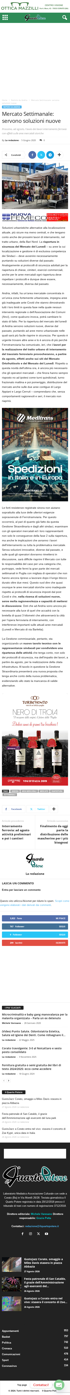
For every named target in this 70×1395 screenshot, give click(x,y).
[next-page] (8, 1080)
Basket (6, 1336)
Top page (22, 1384)
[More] (59, 155)
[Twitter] (41, 155)
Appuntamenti (10, 1331)
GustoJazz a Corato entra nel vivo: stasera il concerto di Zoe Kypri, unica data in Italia (34, 1130)
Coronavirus (9, 1365)
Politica (6, 1342)
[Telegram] (50, 155)
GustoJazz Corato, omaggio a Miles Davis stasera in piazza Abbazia (31, 1101)
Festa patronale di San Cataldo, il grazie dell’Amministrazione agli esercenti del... (45, 1282)
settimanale (10, 794)
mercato (44, 791)
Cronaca (7, 1348)
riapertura (57, 791)
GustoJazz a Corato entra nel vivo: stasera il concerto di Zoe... (45, 1300)
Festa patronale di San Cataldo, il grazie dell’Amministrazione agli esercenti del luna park (29, 1115)
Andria (15, 791)
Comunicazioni (11, 1354)
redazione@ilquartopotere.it (42, 1226)
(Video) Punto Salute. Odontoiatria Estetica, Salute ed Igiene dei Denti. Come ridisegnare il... (34, 1033)
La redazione (12, 140)
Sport (5, 1360)
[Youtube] (47, 1234)
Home (4, 100)
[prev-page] (4, 1080)
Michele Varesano (11, 1023)
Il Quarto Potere (14, 1092)
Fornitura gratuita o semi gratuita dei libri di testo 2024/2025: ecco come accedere (31, 1067)
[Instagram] (31, 1234)
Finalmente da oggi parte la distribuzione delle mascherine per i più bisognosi (53, 834)
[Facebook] (32, 155)
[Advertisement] (35, 60)
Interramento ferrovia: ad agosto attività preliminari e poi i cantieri (16, 832)
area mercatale (29, 791)
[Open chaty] (59, 1385)
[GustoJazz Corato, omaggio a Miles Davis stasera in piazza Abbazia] (11, 1264)
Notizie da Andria (19, 100)
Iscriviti (60, 942)
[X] (39, 1234)
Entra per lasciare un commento (21, 889)
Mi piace (60, 918)
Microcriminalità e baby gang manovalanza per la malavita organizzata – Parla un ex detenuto (34, 1016)
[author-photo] (35, 860)
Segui (62, 926)
